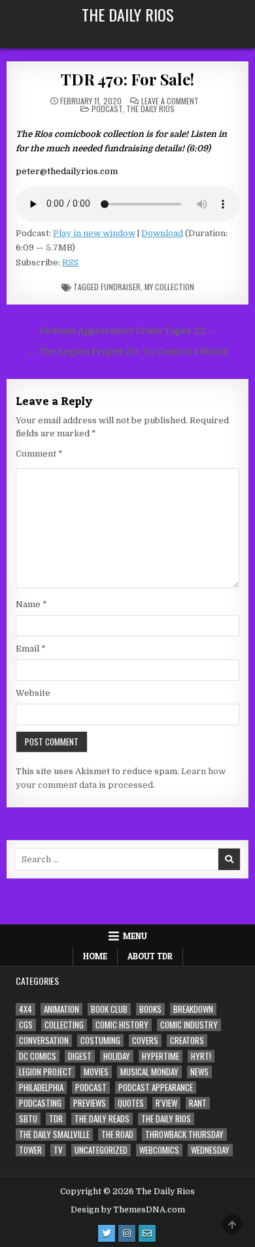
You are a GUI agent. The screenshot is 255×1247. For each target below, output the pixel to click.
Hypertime (160, 1056)
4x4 (25, 1009)
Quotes (131, 1103)
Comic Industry (189, 1025)
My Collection (169, 286)
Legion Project (45, 1072)
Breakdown (193, 1009)
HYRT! (201, 1056)
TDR (56, 1119)
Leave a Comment (170, 101)
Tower (30, 1150)
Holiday (116, 1056)
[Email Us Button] (147, 1233)
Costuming (100, 1040)
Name (31, 604)
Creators (187, 1040)
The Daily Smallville (54, 1134)
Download (162, 233)
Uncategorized (101, 1150)
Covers (145, 1040)
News (199, 1072)
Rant (198, 1103)
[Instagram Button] (126, 1233)
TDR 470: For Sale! (127, 78)
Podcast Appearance (155, 1087)
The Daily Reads (102, 1119)
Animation (61, 1009)
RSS (70, 262)
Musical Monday (149, 1072)
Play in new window (94, 233)
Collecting (64, 1025)
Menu (135, 936)
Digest (80, 1056)
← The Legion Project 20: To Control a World (127, 352)
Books (150, 1009)
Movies (96, 1072)
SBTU (28, 1119)
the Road (117, 1134)
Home (95, 956)
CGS (26, 1025)
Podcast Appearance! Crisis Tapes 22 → (127, 331)
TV (58, 1150)
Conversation (44, 1040)
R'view (166, 1103)
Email (31, 649)
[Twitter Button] (106, 1233)
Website (33, 693)
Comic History (121, 1025)
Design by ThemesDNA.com (128, 1209)
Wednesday (210, 1150)
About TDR (150, 956)
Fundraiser (121, 286)
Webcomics (159, 1150)
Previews (89, 1103)
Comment (39, 453)
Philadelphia (41, 1087)
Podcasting (40, 1103)
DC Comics (37, 1056)
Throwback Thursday (184, 1134)
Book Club (109, 1009)
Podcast (107, 108)
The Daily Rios (128, 14)
